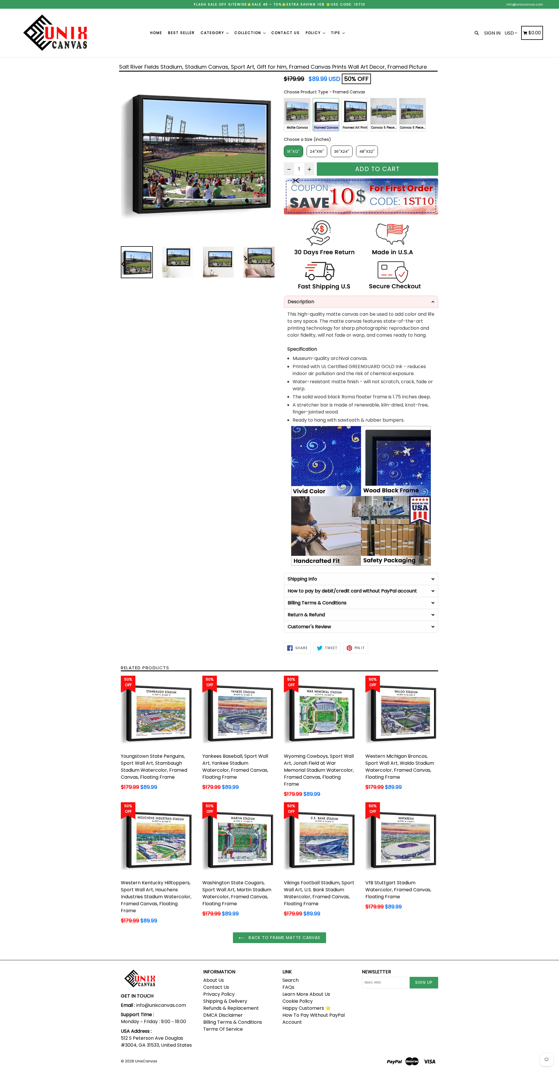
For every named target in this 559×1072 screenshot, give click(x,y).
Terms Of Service (223, 1029)
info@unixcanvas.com (525, 4)
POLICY (314, 32)
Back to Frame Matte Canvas (283, 937)
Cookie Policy (297, 1001)
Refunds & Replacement (231, 1008)
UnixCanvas (146, 1061)
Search (290, 980)
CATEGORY (213, 32)
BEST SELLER (181, 32)
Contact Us (216, 987)
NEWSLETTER (376, 972)
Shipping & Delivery (225, 1001)
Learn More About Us (306, 994)
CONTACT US (285, 32)
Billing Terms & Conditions (232, 1022)
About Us (213, 980)
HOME (156, 32)
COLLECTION (248, 32)
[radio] (297, 114)
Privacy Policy (219, 994)
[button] (361, 302)
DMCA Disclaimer (223, 1015)
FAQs (288, 987)
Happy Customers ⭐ (306, 1008)
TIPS (336, 32)
